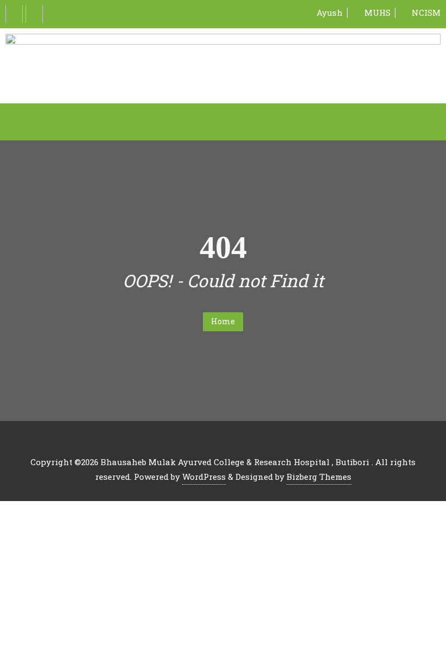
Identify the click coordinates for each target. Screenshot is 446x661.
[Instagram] (34, 14)
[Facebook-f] (14, 14)
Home (223, 321)
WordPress (204, 476)
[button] (223, 122)
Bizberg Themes (319, 476)
